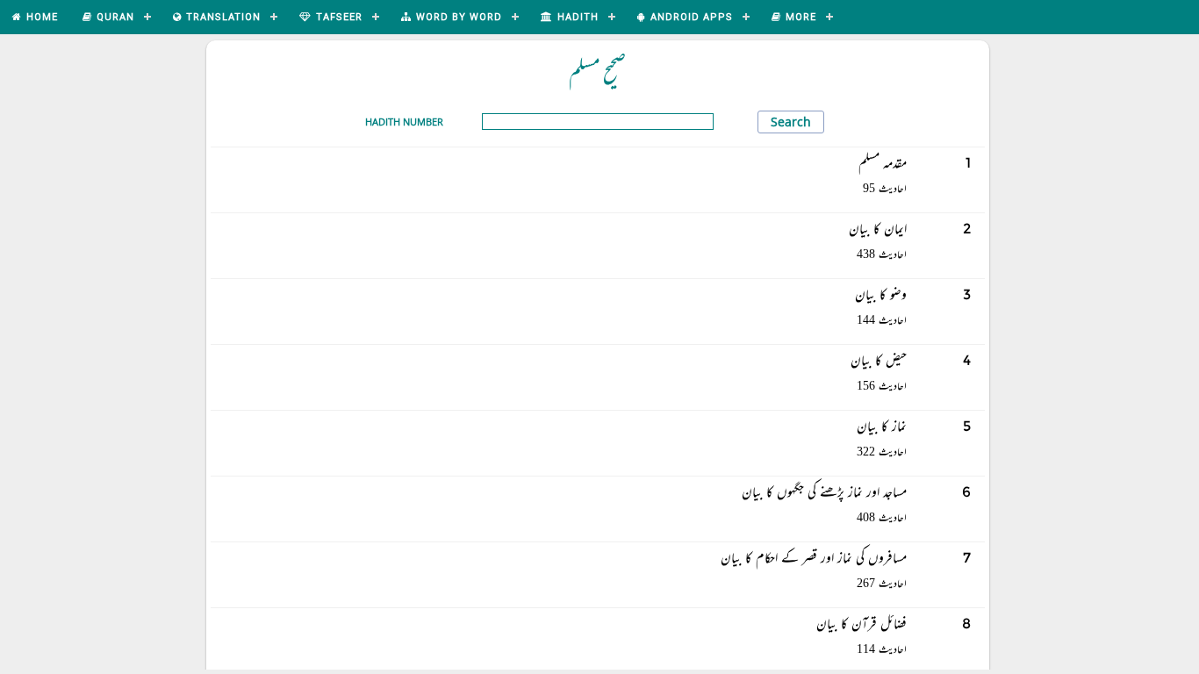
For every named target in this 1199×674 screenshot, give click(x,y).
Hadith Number (404, 121)
